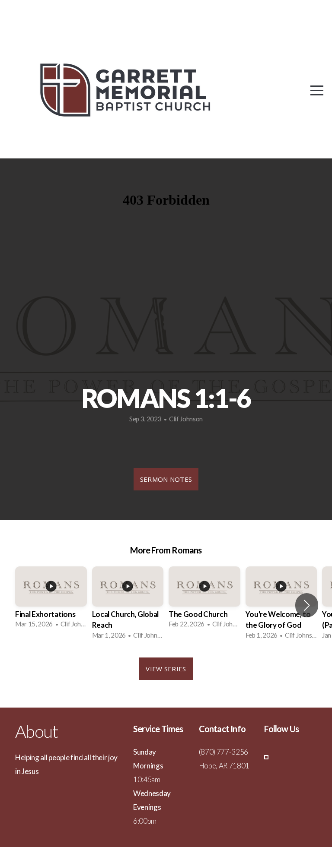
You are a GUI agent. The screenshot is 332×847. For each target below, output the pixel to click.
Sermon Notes (166, 479)
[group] (51, 600)
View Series (166, 668)
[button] (307, 605)
